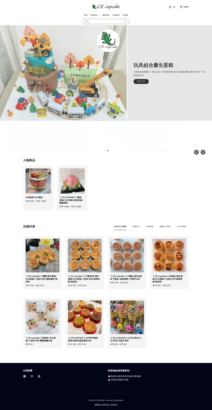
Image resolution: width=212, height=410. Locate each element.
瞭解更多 (36, 95)
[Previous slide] (196, 152)
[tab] (104, 150)
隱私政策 (106, 405)
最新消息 (106, 15)
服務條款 (98, 405)
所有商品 (94, 15)
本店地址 (116, 15)
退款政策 (114, 405)
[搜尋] (125, 21)
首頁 (85, 15)
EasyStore (119, 400)
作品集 (125, 15)
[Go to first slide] (203, 152)
